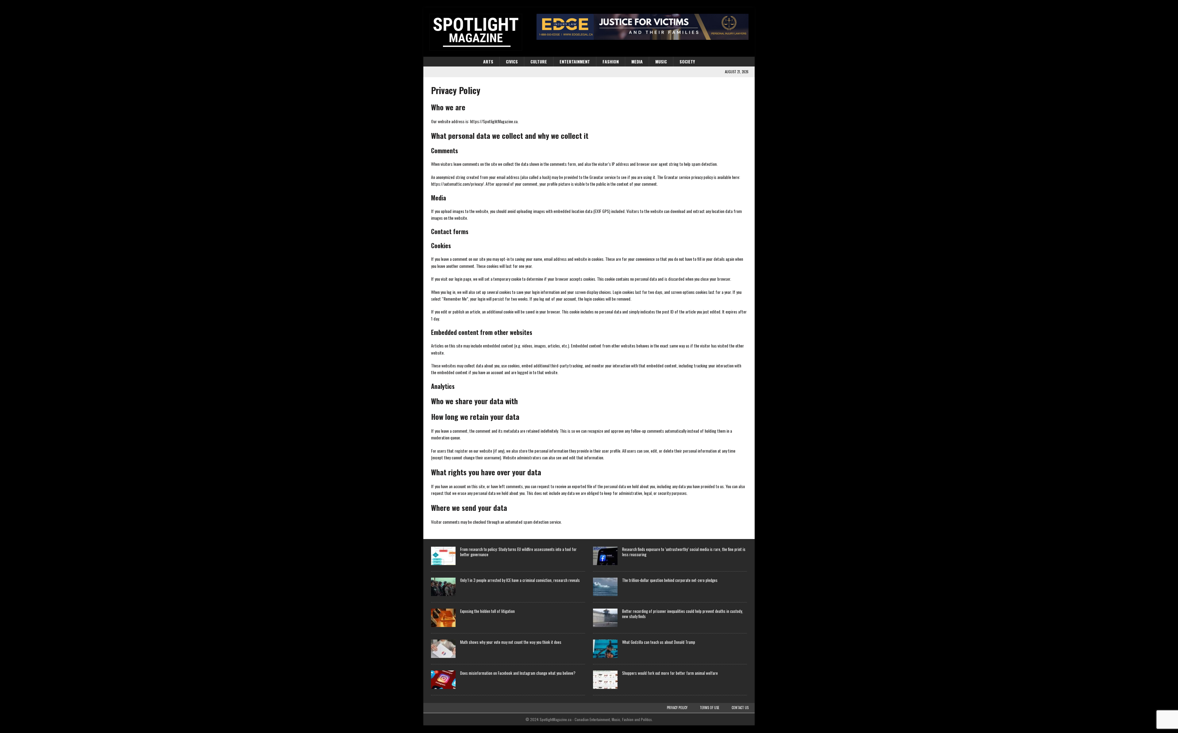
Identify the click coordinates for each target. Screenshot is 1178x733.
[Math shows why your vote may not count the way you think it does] (443, 649)
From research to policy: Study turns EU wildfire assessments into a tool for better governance (518, 551)
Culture (538, 61)
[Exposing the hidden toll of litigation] (443, 618)
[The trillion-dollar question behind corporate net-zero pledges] (605, 587)
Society (687, 61)
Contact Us (740, 707)
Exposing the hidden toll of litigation (487, 611)
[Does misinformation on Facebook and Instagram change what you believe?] (443, 679)
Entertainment (575, 61)
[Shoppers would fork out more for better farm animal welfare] (605, 679)
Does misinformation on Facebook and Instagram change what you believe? (518, 673)
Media (637, 61)
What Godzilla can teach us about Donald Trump (658, 642)
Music (661, 61)
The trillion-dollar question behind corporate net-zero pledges (670, 580)
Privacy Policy (677, 707)
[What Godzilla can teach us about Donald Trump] (605, 649)
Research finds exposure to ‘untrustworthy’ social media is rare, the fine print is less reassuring (683, 551)
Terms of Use (709, 707)
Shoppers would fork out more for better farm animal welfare (670, 673)
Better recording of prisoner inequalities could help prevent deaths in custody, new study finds (682, 613)
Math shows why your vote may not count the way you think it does (510, 642)
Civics (512, 61)
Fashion (610, 61)
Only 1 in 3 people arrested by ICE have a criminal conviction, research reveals (520, 580)
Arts (488, 61)
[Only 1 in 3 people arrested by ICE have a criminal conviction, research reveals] (443, 587)
